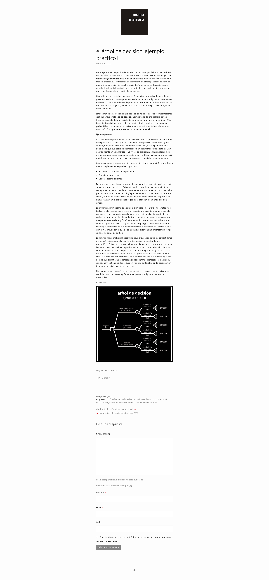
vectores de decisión (148, 402)
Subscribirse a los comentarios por (114, 485)
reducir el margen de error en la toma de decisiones (117, 402)
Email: (99, 507)
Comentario (102, 433)
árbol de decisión (111, 75)
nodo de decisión (128, 399)
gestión (110, 396)
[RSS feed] (134, 570)
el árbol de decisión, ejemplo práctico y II (114, 409)
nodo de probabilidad (145, 399)
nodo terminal (161, 399)
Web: (98, 522)
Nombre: (101, 492)
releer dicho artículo (115, 88)
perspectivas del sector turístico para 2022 (118, 413)
